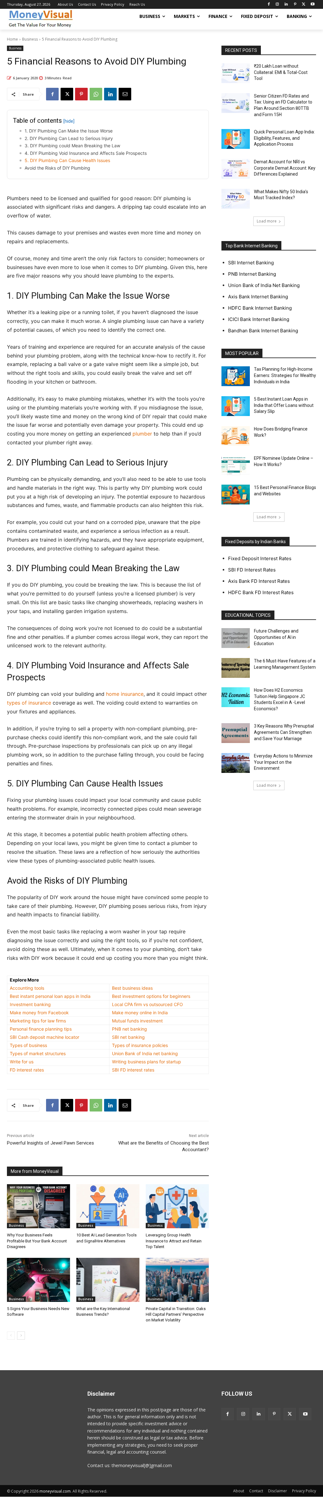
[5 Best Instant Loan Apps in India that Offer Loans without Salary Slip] (235, 406)
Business (30, 39)
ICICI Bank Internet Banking (258, 319)
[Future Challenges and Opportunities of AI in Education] (235, 638)
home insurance (125, 694)
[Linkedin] (286, 4)
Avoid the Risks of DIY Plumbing (57, 168)
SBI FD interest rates (133, 1069)
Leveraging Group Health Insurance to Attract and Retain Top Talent (174, 1241)
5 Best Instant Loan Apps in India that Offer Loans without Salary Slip (284, 405)
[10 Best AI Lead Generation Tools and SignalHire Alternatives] (107, 1206)
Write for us (21, 1061)
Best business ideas (132, 988)
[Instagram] (277, 4)
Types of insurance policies (140, 1045)
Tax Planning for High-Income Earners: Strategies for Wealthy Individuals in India (285, 375)
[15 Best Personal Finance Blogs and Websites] (235, 494)
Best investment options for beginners (151, 996)
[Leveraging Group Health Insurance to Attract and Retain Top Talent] (177, 1206)
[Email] (125, 94)
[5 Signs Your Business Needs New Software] (38, 1280)
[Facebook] (268, 4)
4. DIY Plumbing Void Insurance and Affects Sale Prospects (86, 153)
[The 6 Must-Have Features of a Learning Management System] (235, 668)
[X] (303, 4)
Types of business (28, 1045)
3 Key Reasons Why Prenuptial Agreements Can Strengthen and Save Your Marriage (284, 732)
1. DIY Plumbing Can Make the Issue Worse (69, 130)
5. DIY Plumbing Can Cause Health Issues (67, 160)
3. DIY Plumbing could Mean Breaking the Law (72, 145)
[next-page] (21, 1335)
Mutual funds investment (137, 1020)
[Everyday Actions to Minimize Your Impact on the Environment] (235, 763)
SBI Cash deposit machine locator (44, 1037)
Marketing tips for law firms (38, 1020)
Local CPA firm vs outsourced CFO (147, 1004)
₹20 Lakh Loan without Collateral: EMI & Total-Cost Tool (281, 72)
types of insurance (29, 703)
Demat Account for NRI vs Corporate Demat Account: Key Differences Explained (284, 168)
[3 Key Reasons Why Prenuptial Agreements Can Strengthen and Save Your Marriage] (235, 733)
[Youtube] (312, 4)
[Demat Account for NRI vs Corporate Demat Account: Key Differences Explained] (235, 169)
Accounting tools (27, 988)
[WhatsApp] (96, 94)
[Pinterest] (295, 4)
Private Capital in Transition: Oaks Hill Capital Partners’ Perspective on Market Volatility (176, 1314)
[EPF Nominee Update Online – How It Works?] (235, 465)
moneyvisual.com (55, 1491)
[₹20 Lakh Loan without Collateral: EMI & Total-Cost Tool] (235, 73)
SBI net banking (128, 1037)
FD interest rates (27, 1069)
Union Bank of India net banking (145, 1053)
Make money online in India (140, 1012)
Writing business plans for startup (146, 1061)
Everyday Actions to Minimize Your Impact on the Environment (283, 762)
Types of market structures (38, 1053)
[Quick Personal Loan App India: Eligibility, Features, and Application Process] (235, 139)
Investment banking (30, 1004)
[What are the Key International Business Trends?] (107, 1280)
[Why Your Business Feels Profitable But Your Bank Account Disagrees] (38, 1206)
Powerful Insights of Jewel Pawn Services (50, 1143)
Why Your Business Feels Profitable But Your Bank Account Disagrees (37, 1241)
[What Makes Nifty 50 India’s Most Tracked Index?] (235, 199)
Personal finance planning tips (41, 1029)
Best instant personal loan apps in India (50, 996)
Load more (267, 221)
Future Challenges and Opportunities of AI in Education (276, 637)
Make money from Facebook (39, 1012)
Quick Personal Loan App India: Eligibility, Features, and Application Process (284, 138)
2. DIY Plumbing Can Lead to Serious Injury (69, 138)
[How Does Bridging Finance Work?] (235, 436)
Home (12, 39)
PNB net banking (129, 1029)
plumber (142, 434)
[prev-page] (11, 1335)
